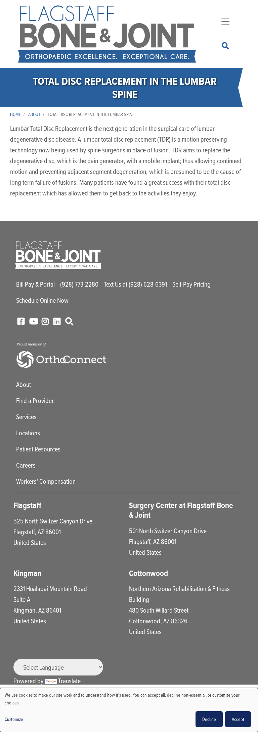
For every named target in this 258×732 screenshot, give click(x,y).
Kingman (27, 573)
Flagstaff (27, 505)
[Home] (107, 34)
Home (15, 114)
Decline (209, 719)
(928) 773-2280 (79, 284)
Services (26, 416)
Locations (28, 432)
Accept (238, 719)
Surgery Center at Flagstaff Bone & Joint (181, 510)
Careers (26, 465)
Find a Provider (35, 400)
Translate (69, 680)
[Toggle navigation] (225, 21)
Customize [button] (14, 719)
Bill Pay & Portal (35, 284)
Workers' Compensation (46, 481)
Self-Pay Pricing (191, 284)
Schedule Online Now (42, 300)
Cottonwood (148, 573)
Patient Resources (38, 448)
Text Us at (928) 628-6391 (135, 284)
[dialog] (129, 710)
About (34, 114)
